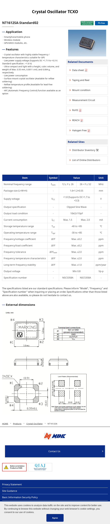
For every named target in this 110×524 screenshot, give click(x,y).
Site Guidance (9, 490)
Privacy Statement (12, 484)
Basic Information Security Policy (20, 497)
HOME (5, 423)
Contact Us (54, 451)
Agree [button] (55, 518)
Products (17, 423)
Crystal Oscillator (34, 423)
